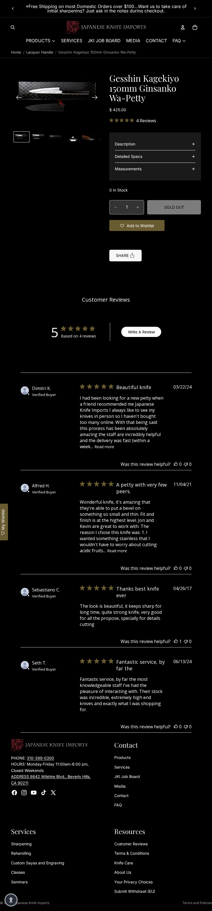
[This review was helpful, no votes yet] (176, 464)
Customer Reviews (131, 843)
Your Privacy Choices (133, 881)
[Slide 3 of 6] (55, 137)
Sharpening (21, 843)
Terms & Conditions (131, 853)
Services (122, 767)
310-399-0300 (40, 758)
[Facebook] (14, 792)
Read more (104, 446)
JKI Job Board (127, 776)
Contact (121, 795)
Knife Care (123, 862)
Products (122, 757)
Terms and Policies (197, 903)
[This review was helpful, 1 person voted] (176, 641)
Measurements (128, 168)
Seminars (19, 881)
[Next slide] (195, 8)
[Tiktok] (43, 792)
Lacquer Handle (39, 52)
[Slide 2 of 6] (38, 137)
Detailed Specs (128, 156)
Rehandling (21, 853)
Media (120, 785)
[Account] (183, 27)
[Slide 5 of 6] (89, 137)
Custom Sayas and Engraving (37, 862)
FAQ (118, 805)
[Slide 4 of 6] (72, 137)
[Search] (13, 27)
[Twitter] (53, 792)
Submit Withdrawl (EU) (134, 891)
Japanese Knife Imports (31, 903)
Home (16, 52)
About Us (122, 872)
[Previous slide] (13, 8)
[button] (57, 98)
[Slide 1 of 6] (21, 137)
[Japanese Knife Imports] (106, 27)
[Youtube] (33, 792)
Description (125, 144)
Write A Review (141, 331)
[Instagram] (24, 792)
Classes (18, 872)
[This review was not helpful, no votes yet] (186, 464)
